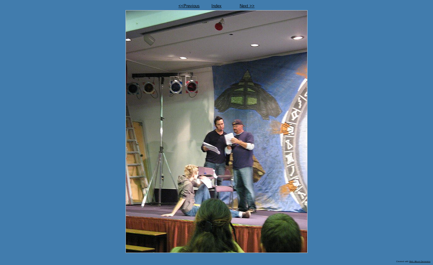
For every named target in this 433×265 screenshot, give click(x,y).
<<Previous (189, 5)
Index (216, 5)
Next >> (247, 5)
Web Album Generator (419, 261)
